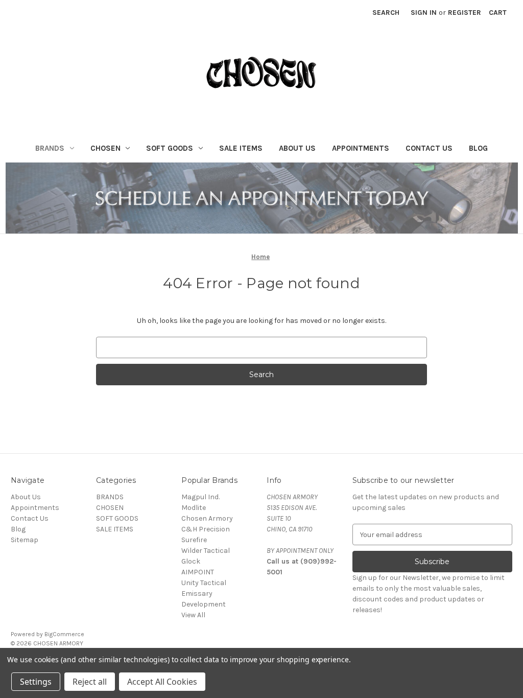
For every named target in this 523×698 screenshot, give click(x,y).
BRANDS (49, 148)
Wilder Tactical (205, 550)
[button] (262, 197)
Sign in (424, 12)
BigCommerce (64, 634)
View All (193, 615)
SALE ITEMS (241, 148)
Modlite (193, 507)
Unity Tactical (203, 582)
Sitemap (24, 540)
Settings (36, 681)
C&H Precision (205, 529)
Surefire (194, 540)
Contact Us (429, 148)
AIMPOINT (197, 572)
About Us (297, 148)
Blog (478, 148)
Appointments (360, 148)
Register (464, 12)
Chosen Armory (207, 518)
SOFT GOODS (169, 148)
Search (385, 12)
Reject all (90, 681)
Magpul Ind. (200, 497)
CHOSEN (105, 148)
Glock (190, 561)
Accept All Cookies (162, 681)
